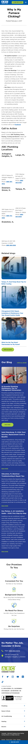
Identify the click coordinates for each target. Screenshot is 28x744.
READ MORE (7, 424)
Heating (3, 721)
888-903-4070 (18, 2)
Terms (14, 739)
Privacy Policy (9, 739)
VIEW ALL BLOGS (8, 349)
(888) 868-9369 (11, 245)
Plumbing (4, 706)
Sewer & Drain (5, 711)
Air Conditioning (6, 716)
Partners (3, 739)
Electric (3, 726)
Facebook (18, 124)
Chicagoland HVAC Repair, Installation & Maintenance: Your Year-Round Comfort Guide (12, 313)
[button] (26, 2)
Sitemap (18, 739)
